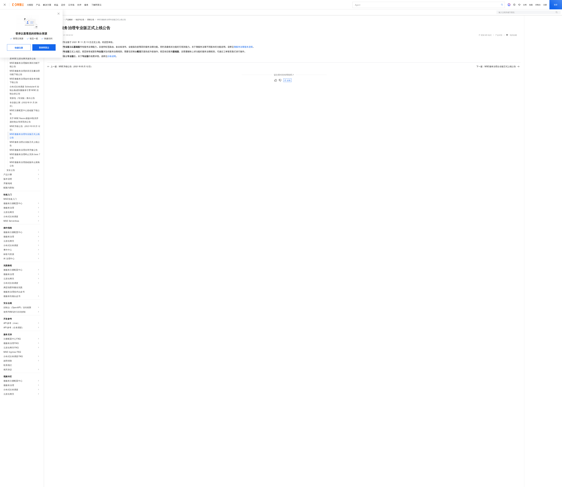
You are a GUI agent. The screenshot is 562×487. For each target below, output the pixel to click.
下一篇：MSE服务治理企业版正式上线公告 (496, 66)
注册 (545, 4)
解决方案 (47, 4)
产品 (38, 4)
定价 (63, 4)
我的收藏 (513, 35)
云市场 (71, 4)
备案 (531, 4)
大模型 (30, 4)
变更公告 (90, 19)
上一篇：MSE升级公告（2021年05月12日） (72, 66)
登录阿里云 (44, 47)
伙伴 (79, 4)
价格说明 (111, 56)
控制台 (538, 4)
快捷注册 (19, 47)
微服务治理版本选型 (243, 46)
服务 (86, 4)
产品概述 (69, 19)
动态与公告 (80, 19)
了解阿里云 (96, 4)
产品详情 (498, 35)
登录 (555, 4)
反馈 (289, 80)
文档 (525, 4)
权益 (56, 4)
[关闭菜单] (4, 4)
